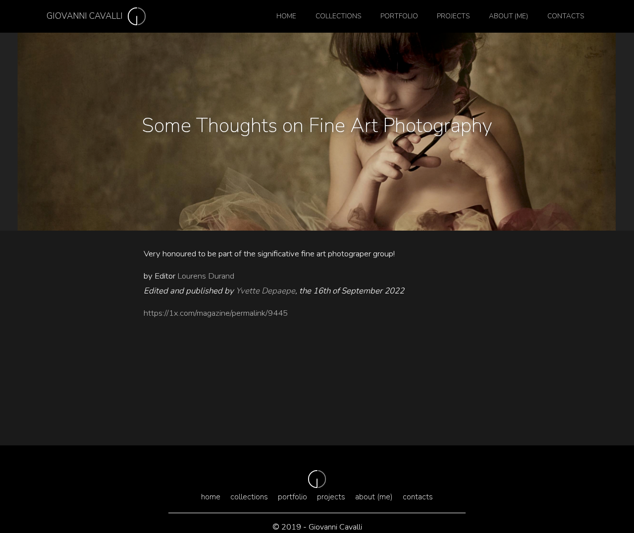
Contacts (565, 16)
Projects (453, 16)
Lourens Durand (206, 276)
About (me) (508, 16)
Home (286, 16)
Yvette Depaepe (264, 290)
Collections (338, 16)
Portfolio (399, 16)
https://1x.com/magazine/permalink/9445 (216, 313)
